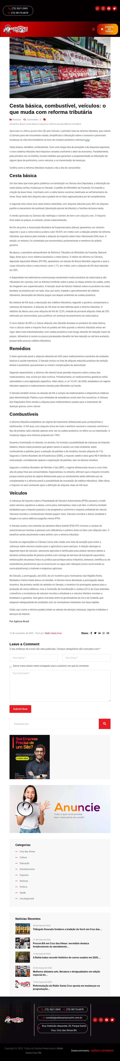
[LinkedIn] (100, 633)
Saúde (23, 892)
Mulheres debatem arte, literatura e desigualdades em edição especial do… (66, 973)
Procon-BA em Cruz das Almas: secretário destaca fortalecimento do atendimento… (61, 945)
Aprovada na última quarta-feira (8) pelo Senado (34, 131)
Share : (85, 633)
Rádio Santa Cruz (53, 633)
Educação (24, 863)
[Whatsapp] (97, 8)
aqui (18, 609)
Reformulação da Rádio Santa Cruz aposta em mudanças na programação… (66, 987)
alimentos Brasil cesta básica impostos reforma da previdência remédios (45, 124)
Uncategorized (27, 898)
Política (23, 887)
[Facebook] (108, 8)
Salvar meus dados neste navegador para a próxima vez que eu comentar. (51, 665)
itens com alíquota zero (82, 215)
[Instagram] (103, 8)
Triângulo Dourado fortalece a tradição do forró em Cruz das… (67, 929)
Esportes (24, 875)
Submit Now (20, 708)
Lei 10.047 (71, 381)
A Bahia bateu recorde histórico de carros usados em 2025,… (67, 957)
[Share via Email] (108, 633)
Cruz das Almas (27, 851)
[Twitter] (114, 8)
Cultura (23, 857)
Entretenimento (27, 869)
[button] (93, 29)
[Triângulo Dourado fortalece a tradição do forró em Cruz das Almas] (22, 928)
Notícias (17, 119)
